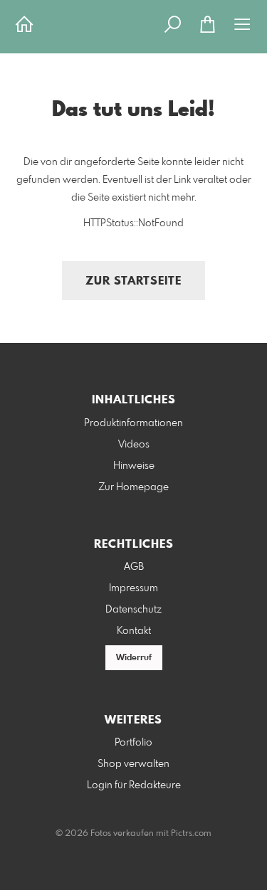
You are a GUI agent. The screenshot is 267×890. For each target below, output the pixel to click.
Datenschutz (133, 610)
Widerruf (134, 658)
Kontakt (134, 631)
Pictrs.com (191, 834)
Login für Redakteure (134, 785)
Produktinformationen (133, 423)
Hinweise (134, 466)
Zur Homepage (133, 487)
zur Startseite (133, 281)
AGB (134, 567)
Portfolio (133, 743)
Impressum (133, 588)
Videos (134, 445)
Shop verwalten (133, 764)
